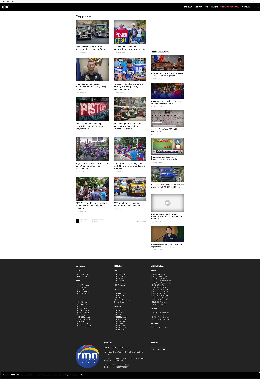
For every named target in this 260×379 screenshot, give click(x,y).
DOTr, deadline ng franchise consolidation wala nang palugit (128, 204)
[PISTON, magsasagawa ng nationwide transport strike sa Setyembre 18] (92, 109)
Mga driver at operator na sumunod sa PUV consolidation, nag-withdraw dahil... (92, 166)
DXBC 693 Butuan (82, 302)
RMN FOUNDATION (211, 7)
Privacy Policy (78, 375)
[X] (253, 1)
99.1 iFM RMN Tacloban (122, 300)
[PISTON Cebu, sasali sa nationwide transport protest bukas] (130, 32)
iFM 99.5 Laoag (119, 279)
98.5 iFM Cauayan (120, 285)
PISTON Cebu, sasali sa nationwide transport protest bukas (130, 48)
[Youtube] (256, 1)
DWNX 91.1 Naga (119, 283)
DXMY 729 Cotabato (83, 306)
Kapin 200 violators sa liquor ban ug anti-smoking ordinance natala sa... (167, 102)
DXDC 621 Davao (82, 308)
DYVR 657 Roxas (82, 293)
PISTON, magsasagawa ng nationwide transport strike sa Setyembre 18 (90, 126)
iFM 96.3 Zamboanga (121, 317)
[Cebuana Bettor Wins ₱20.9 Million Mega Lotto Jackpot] (167, 118)
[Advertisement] (167, 28)
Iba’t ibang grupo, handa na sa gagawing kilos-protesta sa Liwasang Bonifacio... (127, 126)
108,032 (96, 221)
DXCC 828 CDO (82, 304)
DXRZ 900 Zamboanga (84, 325)
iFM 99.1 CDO (118, 311)
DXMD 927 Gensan (83, 313)
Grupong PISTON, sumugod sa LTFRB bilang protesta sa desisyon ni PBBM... (130, 166)
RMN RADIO (198, 7)
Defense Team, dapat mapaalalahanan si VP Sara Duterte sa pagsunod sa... (167, 74)
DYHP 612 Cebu (82, 287)
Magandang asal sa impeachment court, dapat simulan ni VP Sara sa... (167, 245)
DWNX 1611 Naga (82, 276)
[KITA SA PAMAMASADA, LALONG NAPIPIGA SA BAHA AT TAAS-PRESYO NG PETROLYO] (167, 203)
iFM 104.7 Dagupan (120, 276)
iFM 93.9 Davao (119, 313)
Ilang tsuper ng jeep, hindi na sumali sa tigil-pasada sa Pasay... (91, 48)
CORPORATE (246, 7)
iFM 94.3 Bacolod (120, 293)
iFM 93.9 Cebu (119, 296)
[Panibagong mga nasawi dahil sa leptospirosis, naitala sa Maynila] (167, 146)
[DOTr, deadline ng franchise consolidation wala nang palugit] (130, 189)
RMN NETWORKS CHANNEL (229, 7)
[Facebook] (249, 1)
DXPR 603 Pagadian (83, 321)
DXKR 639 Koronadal (83, 317)
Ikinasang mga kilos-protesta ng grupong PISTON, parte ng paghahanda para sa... (128, 86)
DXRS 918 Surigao (82, 323)
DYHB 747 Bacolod (83, 285)
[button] (257, 7)
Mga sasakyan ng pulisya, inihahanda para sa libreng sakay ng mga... (91, 86)
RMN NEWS (188, 7)
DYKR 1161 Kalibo (82, 291)
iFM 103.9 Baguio (120, 274)
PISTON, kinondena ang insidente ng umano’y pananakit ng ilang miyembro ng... (91, 205)
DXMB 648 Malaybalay (84, 319)
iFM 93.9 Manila (119, 281)
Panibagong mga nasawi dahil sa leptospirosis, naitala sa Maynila (164, 158)
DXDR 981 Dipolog (83, 311)
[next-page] (102, 221)
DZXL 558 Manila (82, 274)
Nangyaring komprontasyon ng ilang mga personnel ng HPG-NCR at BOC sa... (167, 186)
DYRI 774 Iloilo (81, 289)
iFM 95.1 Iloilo (118, 298)
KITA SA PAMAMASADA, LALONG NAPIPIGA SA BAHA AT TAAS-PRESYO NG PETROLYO (166, 216)
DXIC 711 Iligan (81, 315)
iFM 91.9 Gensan (119, 315)
